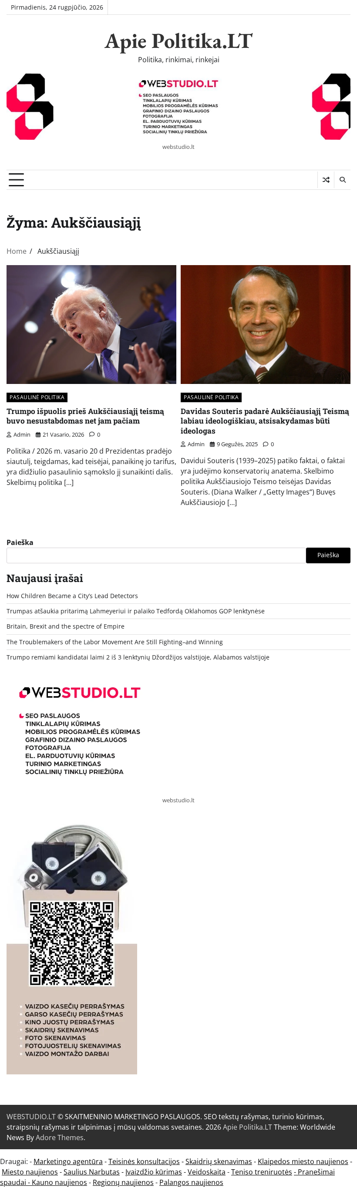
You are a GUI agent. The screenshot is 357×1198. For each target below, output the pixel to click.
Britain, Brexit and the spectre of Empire (66, 626)
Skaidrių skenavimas (218, 1161)
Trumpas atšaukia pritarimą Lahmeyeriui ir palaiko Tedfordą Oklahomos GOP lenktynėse (136, 611)
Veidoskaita (207, 1172)
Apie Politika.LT (178, 40)
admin (21, 434)
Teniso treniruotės (261, 1172)
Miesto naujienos (30, 1172)
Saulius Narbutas (92, 1172)
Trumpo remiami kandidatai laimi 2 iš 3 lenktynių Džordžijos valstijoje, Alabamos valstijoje (138, 657)
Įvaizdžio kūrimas (153, 1172)
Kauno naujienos (59, 1182)
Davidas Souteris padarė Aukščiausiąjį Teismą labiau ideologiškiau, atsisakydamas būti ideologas (265, 421)
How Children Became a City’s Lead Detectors (72, 596)
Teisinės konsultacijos (144, 1161)
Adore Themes (60, 1137)
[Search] (342, 180)
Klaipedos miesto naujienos (303, 1161)
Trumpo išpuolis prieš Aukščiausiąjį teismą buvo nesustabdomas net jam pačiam (85, 416)
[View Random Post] (326, 180)
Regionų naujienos (123, 1182)
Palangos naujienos (191, 1182)
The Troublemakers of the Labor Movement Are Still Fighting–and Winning (115, 642)
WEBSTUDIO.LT (31, 1116)
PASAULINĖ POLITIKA (37, 397)
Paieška (20, 542)
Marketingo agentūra (68, 1161)
